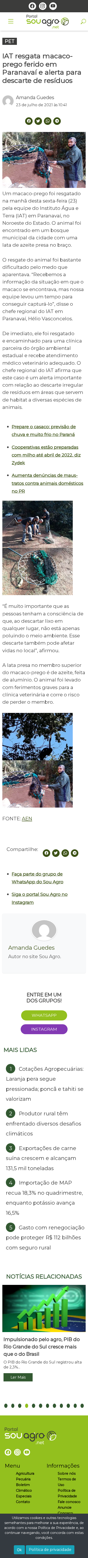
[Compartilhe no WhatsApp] (65, 853)
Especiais (23, 1496)
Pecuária (23, 1479)
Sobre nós (67, 1473)
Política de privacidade (50, 1549)
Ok (19, 1549)
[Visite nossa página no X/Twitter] (38, 121)
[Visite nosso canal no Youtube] (53, 6)
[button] (6, 1406)
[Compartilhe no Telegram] (57, 121)
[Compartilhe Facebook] (29, 121)
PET (10, 41)
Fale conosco (69, 1502)
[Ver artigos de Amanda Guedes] (9, 101)
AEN (27, 818)
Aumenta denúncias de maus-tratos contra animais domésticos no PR (47, 483)
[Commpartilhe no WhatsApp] (47, 121)
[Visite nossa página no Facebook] (32, 6)
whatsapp (44, 1015)
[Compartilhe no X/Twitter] (56, 853)
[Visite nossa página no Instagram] (42, 6)
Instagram (44, 1029)
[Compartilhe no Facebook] (46, 853)
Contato (23, 1502)
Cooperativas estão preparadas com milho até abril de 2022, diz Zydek (46, 455)
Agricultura (25, 1473)
